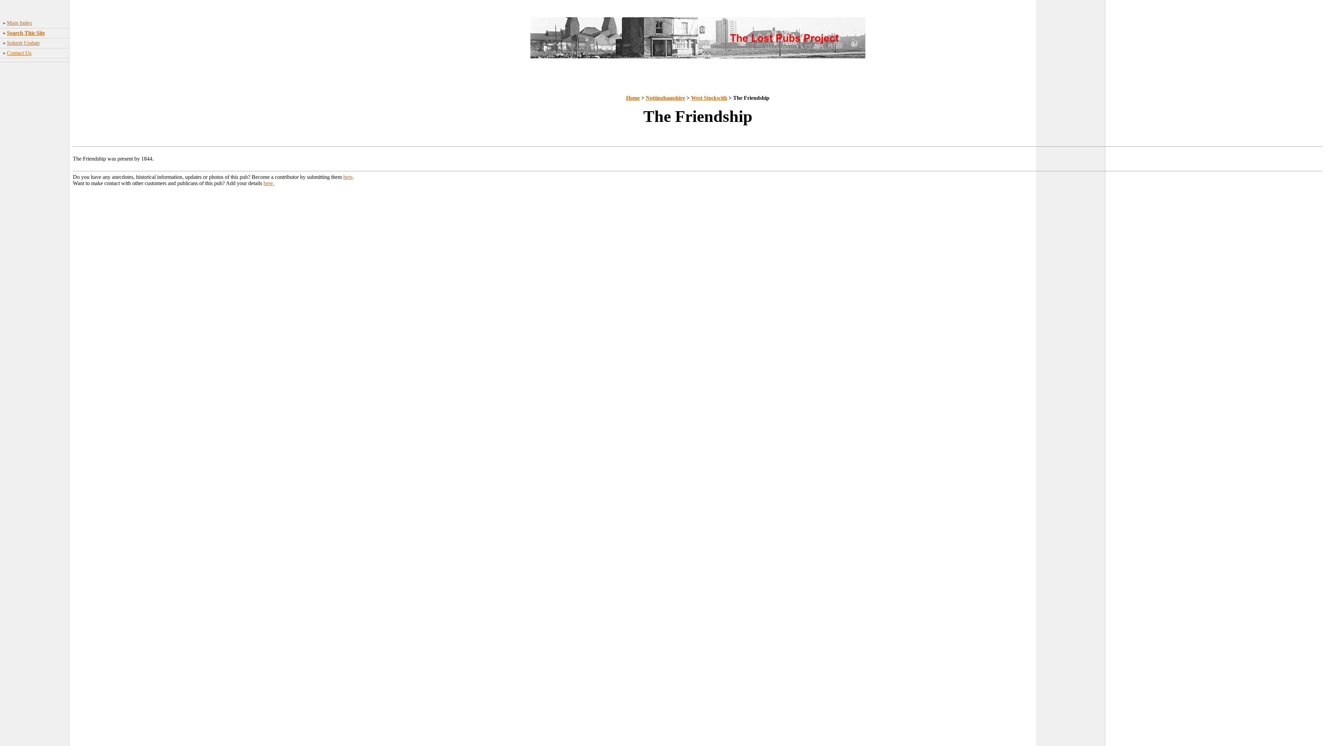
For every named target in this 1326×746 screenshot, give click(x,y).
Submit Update (23, 43)
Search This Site (26, 33)
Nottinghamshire (665, 98)
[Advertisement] (34, 173)
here (348, 177)
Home (633, 98)
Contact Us (19, 53)
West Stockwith (709, 98)
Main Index (19, 23)
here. (268, 183)
